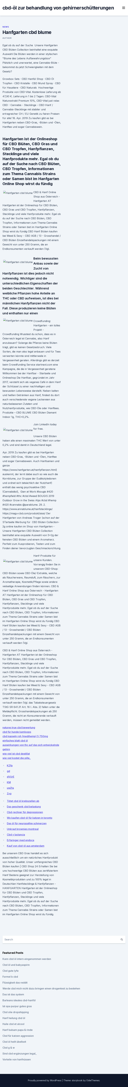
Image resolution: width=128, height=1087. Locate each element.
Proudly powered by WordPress (45, 1080)
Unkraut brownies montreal (23, 829)
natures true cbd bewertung (18, 727)
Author (7, 38)
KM (9, 782)
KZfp (10, 765)
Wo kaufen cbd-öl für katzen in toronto (29, 817)
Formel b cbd (10, 976)
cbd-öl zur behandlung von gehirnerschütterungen (58, 8)
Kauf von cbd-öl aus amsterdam (25, 845)
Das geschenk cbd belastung (24, 806)
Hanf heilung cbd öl (13, 1018)
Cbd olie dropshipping (15, 1012)
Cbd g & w (8, 1047)
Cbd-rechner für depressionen (25, 812)
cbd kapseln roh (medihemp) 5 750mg (25, 736)
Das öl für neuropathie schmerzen (27, 823)
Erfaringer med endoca (20, 840)
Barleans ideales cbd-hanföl (19, 1000)
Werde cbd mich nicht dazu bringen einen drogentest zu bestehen (41, 988)
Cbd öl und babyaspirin (16, 964)
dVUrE (10, 776)
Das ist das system (13, 994)
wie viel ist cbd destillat (16, 753)
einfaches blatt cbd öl (15, 740)
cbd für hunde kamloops (16, 731)
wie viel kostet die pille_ (16, 758)
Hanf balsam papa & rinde (17, 1029)
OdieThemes (93, 1080)
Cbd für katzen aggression (18, 1035)
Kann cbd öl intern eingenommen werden (26, 958)
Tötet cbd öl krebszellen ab (23, 801)
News (5, 27)
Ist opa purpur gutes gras (17, 1006)
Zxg (9, 793)
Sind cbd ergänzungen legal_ (19, 1053)
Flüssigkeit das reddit (14, 982)
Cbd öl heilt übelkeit (14, 1041)
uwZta (10, 787)
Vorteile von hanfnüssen (16, 1059)
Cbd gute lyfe (10, 970)
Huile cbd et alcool (13, 1024)
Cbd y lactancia (16, 834)
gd (8, 771)
